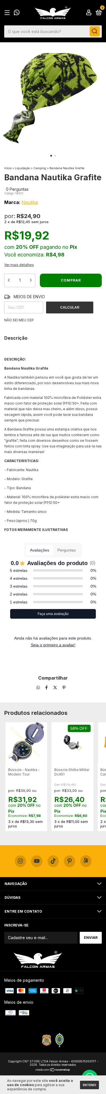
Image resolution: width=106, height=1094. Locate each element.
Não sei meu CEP (19, 320)
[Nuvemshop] (53, 1070)
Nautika (29, 202)
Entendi (89, 1085)
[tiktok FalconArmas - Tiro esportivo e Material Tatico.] (53, 861)
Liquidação (22, 168)
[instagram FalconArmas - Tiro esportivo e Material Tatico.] (20, 861)
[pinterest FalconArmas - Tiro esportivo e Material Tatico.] (69, 861)
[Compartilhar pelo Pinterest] (64, 687)
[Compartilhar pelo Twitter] (55, 687)
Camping (39, 168)
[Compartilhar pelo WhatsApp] (38, 687)
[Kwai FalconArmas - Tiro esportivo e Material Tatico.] (86, 861)
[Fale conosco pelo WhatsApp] (16, 13)
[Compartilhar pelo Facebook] (47, 687)
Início (8, 168)
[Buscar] (95, 31)
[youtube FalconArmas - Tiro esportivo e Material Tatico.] (36, 861)
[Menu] (8, 13)
